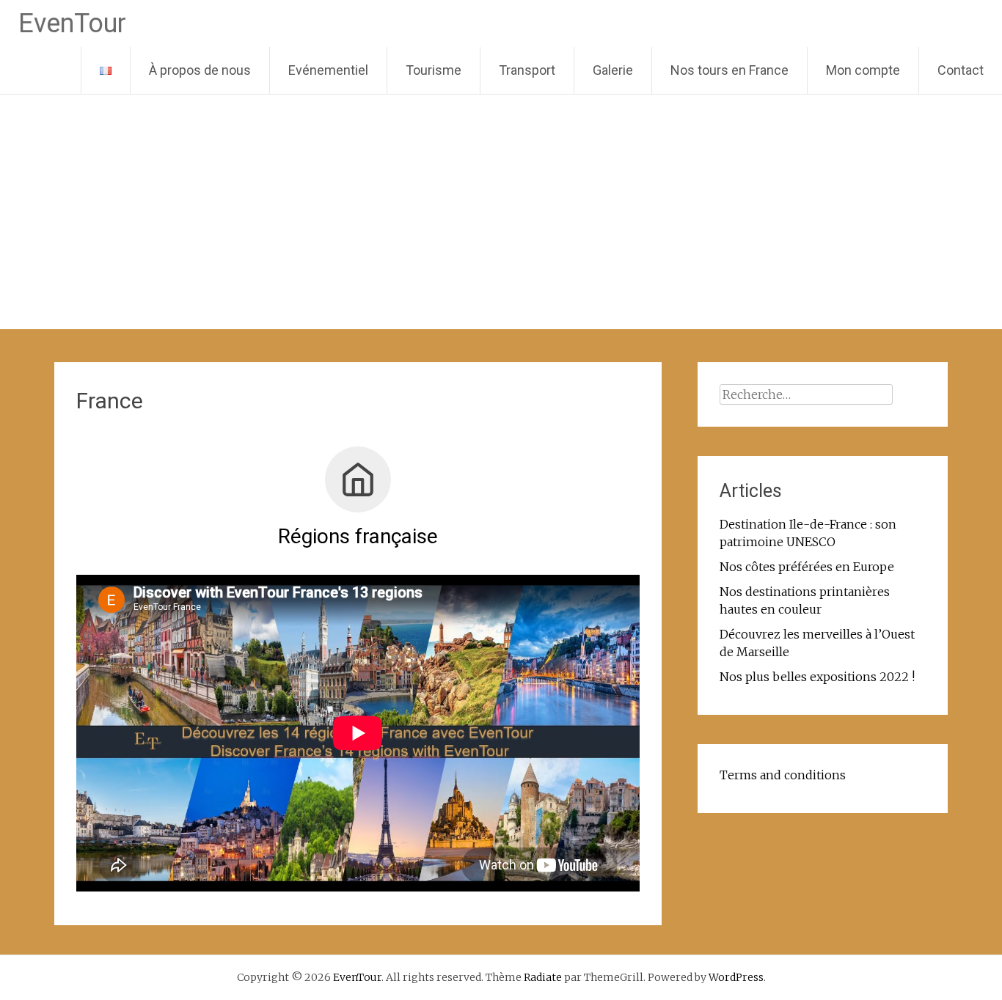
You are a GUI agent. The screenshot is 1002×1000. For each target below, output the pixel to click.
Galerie (613, 70)
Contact (960, 70)
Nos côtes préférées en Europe (807, 566)
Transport (527, 70)
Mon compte (863, 70)
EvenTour (72, 23)
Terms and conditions (783, 775)
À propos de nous (200, 70)
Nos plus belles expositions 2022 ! (817, 676)
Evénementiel (328, 70)
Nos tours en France (729, 70)
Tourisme (433, 70)
